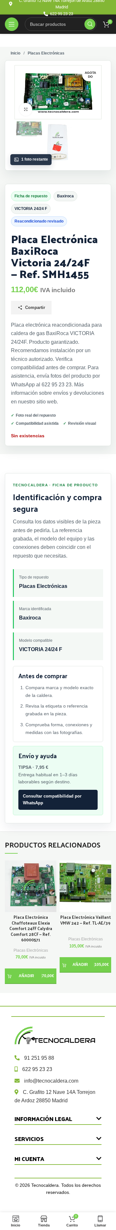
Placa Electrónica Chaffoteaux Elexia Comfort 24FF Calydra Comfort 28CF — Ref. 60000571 (30, 928)
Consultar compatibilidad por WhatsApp (52, 799)
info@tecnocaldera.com (51, 1081)
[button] (30, 976)
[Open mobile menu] (12, 24)
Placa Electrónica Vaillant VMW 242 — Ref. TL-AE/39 (85, 920)
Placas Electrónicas (31, 950)
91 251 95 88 (39, 1058)
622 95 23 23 (37, 1069)
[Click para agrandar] (25, 109)
